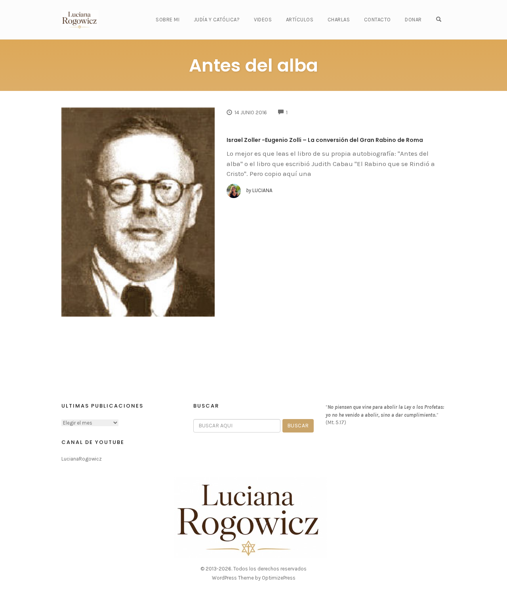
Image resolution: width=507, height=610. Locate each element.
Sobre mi (167, 20)
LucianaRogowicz (81, 459)
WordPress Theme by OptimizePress (253, 578)
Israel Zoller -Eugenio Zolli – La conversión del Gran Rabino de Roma (325, 140)
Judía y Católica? (217, 20)
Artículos (300, 20)
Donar (413, 20)
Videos (263, 20)
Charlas (339, 20)
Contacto (377, 20)
